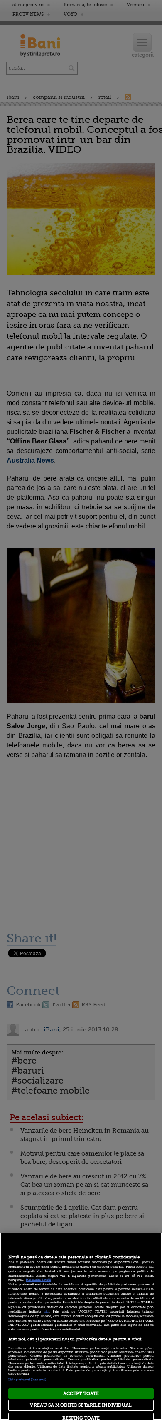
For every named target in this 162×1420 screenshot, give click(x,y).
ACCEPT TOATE (81, 1393)
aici (46, 1311)
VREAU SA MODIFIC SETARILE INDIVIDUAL (81, 1405)
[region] (81, 1326)
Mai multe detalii (38, 1280)
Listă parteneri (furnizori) (27, 1379)
